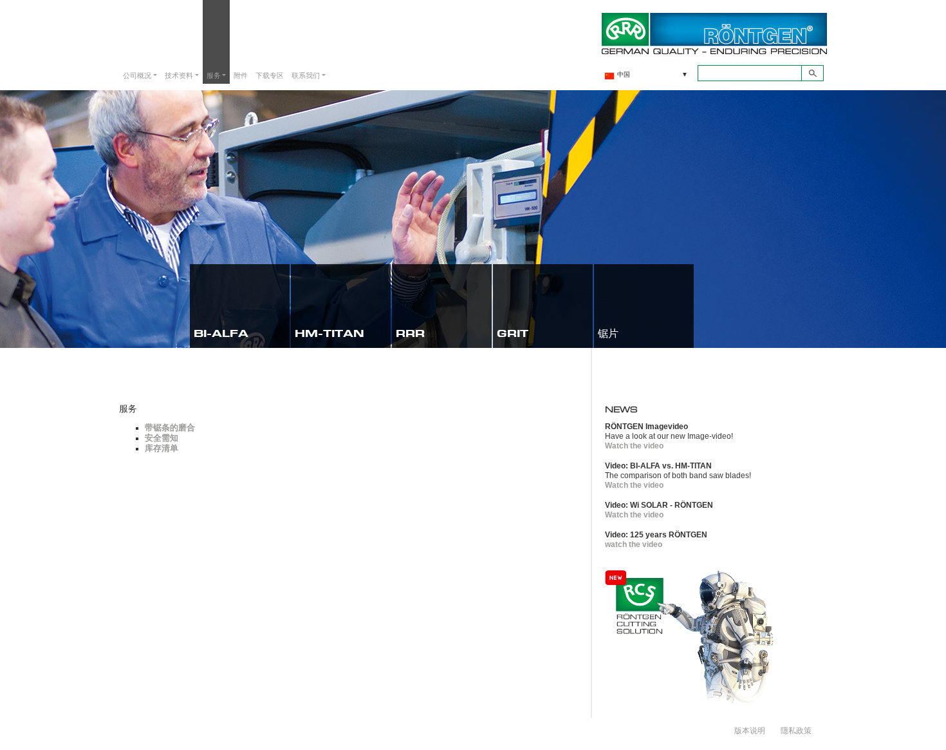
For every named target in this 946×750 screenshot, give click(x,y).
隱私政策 (796, 730)
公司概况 (137, 75)
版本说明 (749, 730)
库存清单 (161, 448)
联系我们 (306, 75)
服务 (214, 75)
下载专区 (269, 75)
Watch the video (634, 445)
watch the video (633, 544)
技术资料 (179, 75)
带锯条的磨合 (170, 427)
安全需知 (161, 438)
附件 (241, 75)
